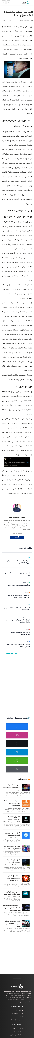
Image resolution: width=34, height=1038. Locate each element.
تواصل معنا (18, 1010)
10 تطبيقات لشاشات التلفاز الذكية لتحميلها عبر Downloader (12, 803)
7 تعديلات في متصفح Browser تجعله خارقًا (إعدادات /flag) (13, 878)
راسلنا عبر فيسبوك (15, 1028)
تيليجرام (17, 752)
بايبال (16, 537)
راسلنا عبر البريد (16, 1031)
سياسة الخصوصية (16, 1013)
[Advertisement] (17, 689)
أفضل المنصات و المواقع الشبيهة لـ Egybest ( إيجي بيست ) (12, 923)
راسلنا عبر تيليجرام (15, 1034)
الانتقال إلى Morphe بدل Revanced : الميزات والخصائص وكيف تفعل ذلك (11, 819)
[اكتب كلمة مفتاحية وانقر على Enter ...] (8, 2)
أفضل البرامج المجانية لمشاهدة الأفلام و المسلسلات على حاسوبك (12, 862)
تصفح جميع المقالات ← (11, 653)
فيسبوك (17, 727)
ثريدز (17, 769)
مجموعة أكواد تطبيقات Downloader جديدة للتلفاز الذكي (11, 787)
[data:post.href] (26, 790)
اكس (17, 744)
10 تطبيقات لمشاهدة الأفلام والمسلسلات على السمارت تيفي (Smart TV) (11, 907)
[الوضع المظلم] (4, 2)
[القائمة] (16, 2)
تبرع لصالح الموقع (16, 1019)
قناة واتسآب (17, 761)
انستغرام (17, 735)
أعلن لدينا (18, 1016)
